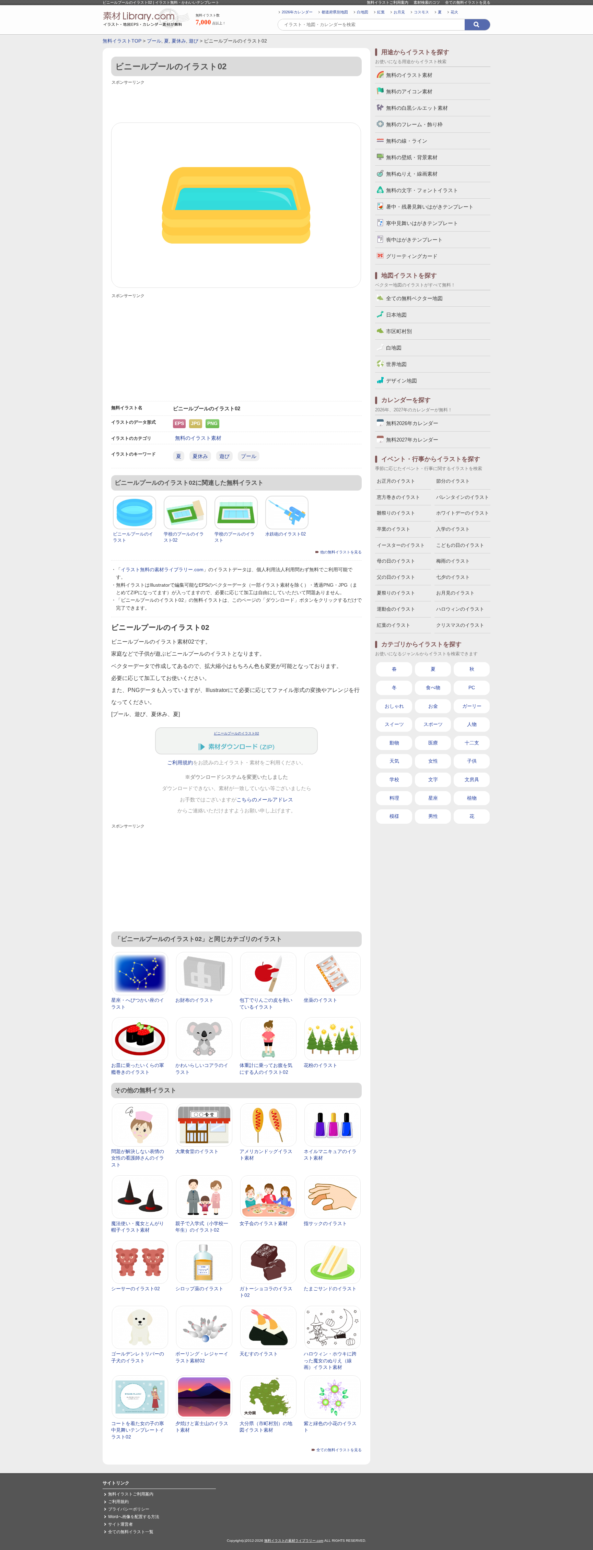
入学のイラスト (453, 529)
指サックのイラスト (325, 1223)
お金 (433, 706)
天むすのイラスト (259, 1354)
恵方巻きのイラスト (398, 497)
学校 (394, 779)
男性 (433, 816)
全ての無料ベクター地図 (414, 298)
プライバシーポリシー (128, 1509)
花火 (454, 12)
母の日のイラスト (396, 561)
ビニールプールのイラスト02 (236, 733)
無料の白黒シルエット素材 (417, 108)
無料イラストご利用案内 (387, 2)
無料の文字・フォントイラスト (422, 190)
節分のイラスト (453, 481)
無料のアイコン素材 (409, 91)
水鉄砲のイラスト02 (285, 534)
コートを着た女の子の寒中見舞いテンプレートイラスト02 (137, 1430)
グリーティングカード (412, 256)
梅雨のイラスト (453, 561)
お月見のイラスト (455, 593)
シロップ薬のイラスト (199, 1288)
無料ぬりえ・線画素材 (412, 174)
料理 (394, 798)
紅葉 (381, 12)
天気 (394, 761)
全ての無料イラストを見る (467, 2)
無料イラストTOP (122, 41)
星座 (433, 798)
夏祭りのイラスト (396, 593)
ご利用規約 (180, 762)
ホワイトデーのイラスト (462, 513)
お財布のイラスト (194, 1000)
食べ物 (433, 687)
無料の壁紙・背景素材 (412, 157)
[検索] (477, 24)
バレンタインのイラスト (462, 497)
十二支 (472, 742)
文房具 (472, 779)
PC (471, 687)
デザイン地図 (401, 381)
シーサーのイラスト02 (135, 1288)
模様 (394, 816)
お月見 (399, 12)
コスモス (421, 12)
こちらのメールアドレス (264, 799)
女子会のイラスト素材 (264, 1223)
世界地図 (396, 364)
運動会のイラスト (396, 609)
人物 (472, 724)
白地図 (362, 12)
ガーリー (471, 706)
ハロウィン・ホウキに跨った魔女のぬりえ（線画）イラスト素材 (330, 1360)
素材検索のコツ (427, 2)
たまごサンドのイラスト (330, 1288)
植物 (472, 798)
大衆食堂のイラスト (197, 1151)
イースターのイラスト (401, 545)
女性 (433, 761)
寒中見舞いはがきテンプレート (422, 223)
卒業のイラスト (393, 529)
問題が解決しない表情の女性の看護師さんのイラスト (137, 1158)
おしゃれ (394, 706)
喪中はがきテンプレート (414, 240)
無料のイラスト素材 (198, 438)
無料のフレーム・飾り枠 (414, 124)
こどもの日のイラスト (460, 545)
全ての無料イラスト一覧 (130, 1531)
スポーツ (433, 724)
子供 (472, 761)
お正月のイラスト (396, 481)
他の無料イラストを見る (341, 552)
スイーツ (394, 724)
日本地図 (396, 315)
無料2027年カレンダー (412, 440)
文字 (433, 779)
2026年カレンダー (297, 12)
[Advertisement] (236, 101)
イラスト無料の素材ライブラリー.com (162, 569)
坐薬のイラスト (320, 1000)
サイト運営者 (120, 1524)
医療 (433, 742)
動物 (394, 742)
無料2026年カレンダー (412, 423)
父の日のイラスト (396, 577)
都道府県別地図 (335, 12)
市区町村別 (399, 331)
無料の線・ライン (406, 141)
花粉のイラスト (320, 1065)
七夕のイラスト (453, 577)
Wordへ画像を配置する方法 (133, 1516)
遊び (193, 41)
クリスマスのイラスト (460, 625)
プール (154, 41)
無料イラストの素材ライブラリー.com (293, 1540)
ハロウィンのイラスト (460, 609)
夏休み (179, 41)
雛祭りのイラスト (396, 513)
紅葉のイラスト (393, 625)
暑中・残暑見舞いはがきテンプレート (430, 207)
